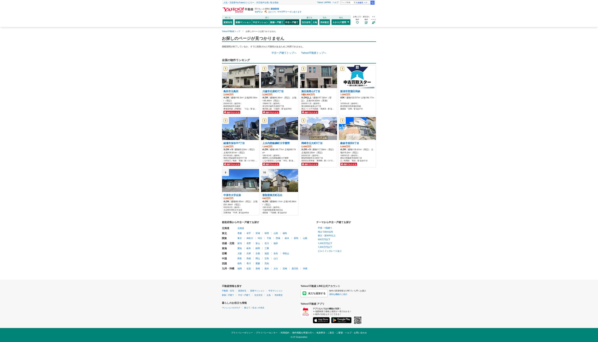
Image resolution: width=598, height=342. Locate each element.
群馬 (296, 238)
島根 (249, 258)
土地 (315, 22)
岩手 (249, 233)
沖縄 (305, 268)
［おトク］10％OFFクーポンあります (284, 11)
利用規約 (285, 332)
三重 (267, 248)
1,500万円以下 (325, 246)
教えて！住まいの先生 (254, 307)
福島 (285, 233)
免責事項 (320, 332)
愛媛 (258, 263)
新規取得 (275, 8)
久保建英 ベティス (363, 2)
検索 (372, 3)
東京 (239, 238)
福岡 (239, 268)
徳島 (239, 263)
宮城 (258, 233)
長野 (249, 243)
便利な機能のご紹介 (338, 294)
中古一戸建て (291, 22)
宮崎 (285, 268)
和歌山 (286, 253)
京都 (258, 253)
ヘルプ (335, 2)
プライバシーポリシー (242, 332)
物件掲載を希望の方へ (303, 332)
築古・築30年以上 (327, 235)
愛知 (239, 248)
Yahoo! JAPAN (324, 2)
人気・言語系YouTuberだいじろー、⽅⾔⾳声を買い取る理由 (250, 2)
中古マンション (260, 22)
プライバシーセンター (267, 332)
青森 (239, 233)
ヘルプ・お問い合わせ (356, 332)
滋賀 (267, 253)
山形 (276, 233)
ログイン (259, 11)
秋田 (267, 233)
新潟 (239, 243)
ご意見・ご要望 (335, 332)
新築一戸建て (276, 22)
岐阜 (249, 248)
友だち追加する (317, 293)
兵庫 (249, 253)
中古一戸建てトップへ (284, 52)
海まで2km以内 (325, 231)
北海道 (240, 228)
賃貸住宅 (227, 22)
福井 (276, 243)
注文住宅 (306, 22)
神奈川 (250, 238)
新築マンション (243, 22)
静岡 (258, 248)
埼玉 (260, 238)
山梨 (305, 238)
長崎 (258, 268)
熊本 (267, 268)
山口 (276, 258)
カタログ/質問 (339, 22)
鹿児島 (295, 268)
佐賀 (249, 268)
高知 (267, 263)
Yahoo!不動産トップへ (313, 52)
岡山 (258, 258)
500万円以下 (324, 239)
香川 (249, 263)
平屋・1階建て (325, 227)
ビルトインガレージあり (330, 250)
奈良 (276, 253)
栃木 (287, 238)
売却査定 (324, 22)
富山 (258, 243)
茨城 (278, 238)
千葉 (269, 238)
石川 (267, 243)
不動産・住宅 (228, 290)
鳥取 (239, 258)
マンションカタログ (231, 307)
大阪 (239, 253)
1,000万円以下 (325, 243)
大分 (276, 268)
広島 (267, 258)
